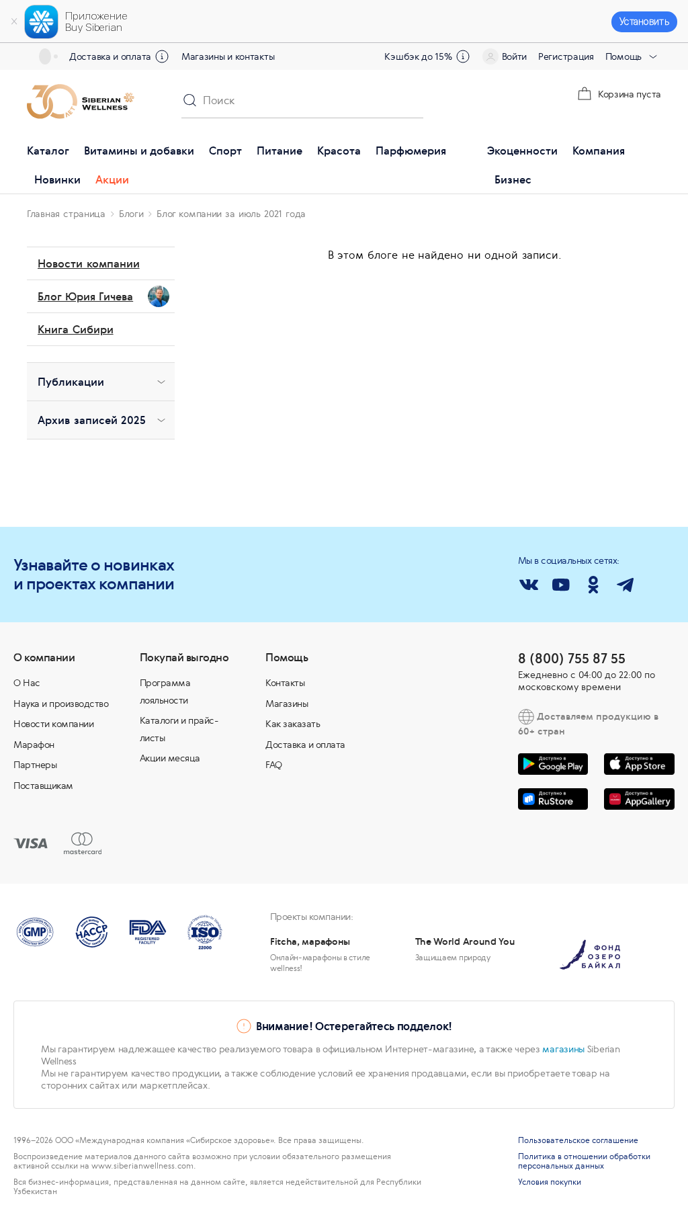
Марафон (33, 745)
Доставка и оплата (110, 56)
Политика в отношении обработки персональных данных (584, 1161)
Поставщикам (43, 785)
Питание (279, 150)
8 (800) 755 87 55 (572, 658)
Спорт (225, 150)
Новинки (57, 179)
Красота (339, 150)
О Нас (26, 683)
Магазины (286, 704)
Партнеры (34, 765)
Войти (514, 56)
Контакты (284, 683)
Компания (598, 150)
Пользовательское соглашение (578, 1140)
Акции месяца (170, 758)
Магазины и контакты (227, 56)
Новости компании (53, 724)
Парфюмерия (411, 150)
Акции (112, 179)
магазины (563, 1049)
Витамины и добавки (139, 150)
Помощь (623, 56)
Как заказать (292, 724)
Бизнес (512, 179)
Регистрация (566, 56)
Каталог (48, 150)
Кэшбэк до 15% (418, 56)
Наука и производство (60, 704)
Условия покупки (549, 1182)
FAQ (273, 765)
